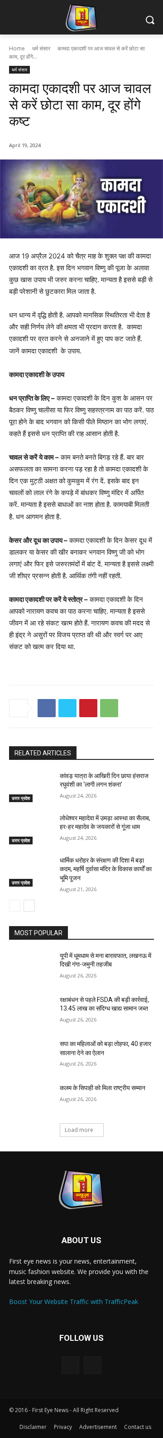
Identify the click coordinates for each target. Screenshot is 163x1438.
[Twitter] (67, 708)
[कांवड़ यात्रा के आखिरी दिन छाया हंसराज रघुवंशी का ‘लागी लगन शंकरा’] (31, 787)
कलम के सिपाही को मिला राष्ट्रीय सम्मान (102, 1087)
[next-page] (29, 906)
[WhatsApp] (109, 708)
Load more (79, 1130)
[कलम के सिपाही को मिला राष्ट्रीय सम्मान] (31, 1099)
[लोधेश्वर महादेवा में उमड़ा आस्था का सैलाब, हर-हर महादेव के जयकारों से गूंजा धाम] (31, 829)
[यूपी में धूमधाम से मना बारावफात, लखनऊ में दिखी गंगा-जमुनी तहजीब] (31, 967)
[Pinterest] (88, 708)
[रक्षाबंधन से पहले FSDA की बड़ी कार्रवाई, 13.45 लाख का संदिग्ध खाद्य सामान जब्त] (31, 1011)
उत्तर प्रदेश (21, 798)
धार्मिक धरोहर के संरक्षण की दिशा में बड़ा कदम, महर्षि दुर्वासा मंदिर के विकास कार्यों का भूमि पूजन (106, 869)
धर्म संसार (41, 48)
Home (17, 48)
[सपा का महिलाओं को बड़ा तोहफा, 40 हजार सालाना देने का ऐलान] (31, 1055)
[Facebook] (47, 708)
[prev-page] (14, 906)
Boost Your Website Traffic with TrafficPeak (73, 1301)
